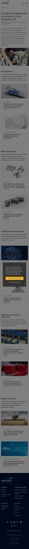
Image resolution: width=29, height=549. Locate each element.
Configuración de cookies (14, 282)
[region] (14, 274)
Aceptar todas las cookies (14, 278)
